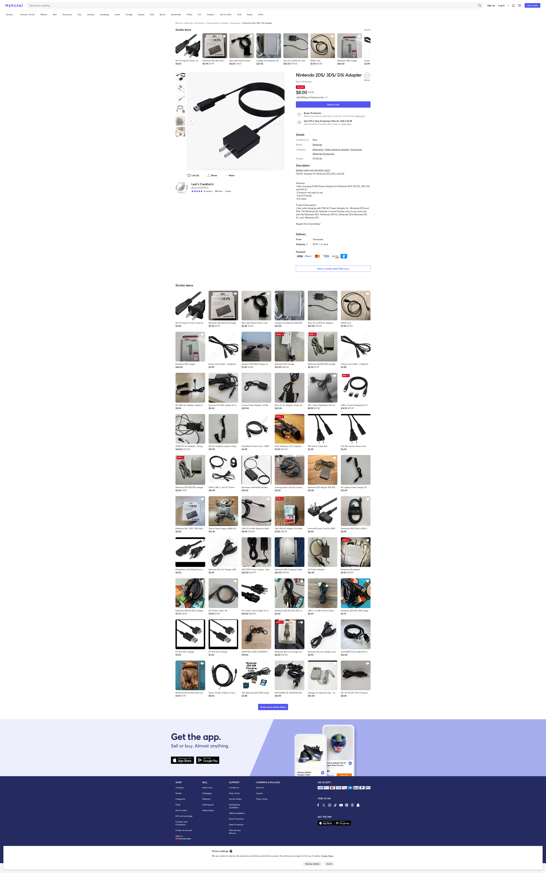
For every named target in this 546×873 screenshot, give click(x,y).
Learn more (360, 116)
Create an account (183, 830)
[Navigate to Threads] (352, 805)
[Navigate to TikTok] (335, 805)
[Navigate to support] (320, 787)
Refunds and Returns (234, 831)
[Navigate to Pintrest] (346, 805)
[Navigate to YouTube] (341, 805)
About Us (260, 787)
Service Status (235, 799)
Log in (501, 5)
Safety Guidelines (237, 813)
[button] (513, 5)
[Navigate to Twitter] (324, 805)
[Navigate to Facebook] (318, 805)
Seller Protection (236, 824)
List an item (532, 5)
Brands (178, 793)
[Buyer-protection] (326, 97)
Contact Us (234, 787)
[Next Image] (280, 121)
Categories (180, 799)
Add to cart (333, 104)
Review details (312, 863)
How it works (181, 810)
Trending (179, 787)
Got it (329, 863)
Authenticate (208, 810)
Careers (259, 793)
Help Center (234, 793)
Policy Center (262, 799)
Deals (177, 804)
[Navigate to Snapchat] (358, 805)
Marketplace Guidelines (234, 806)
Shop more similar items (273, 706)
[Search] (480, 5)
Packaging (207, 793)
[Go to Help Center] (307, 139)
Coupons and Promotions (181, 823)
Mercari (178, 23)
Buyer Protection (236, 818)
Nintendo (188, 23)
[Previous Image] (191, 121)
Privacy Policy (327, 855)
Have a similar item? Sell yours (333, 268)
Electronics (199, 23)
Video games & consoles (217, 23)
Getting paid (208, 804)
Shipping (206, 799)
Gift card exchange (184, 816)
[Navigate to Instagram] (329, 805)
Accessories (235, 23)
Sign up (491, 5)
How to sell (207, 787)
